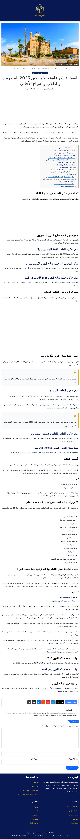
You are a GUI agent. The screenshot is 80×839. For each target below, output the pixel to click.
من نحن (36, 782)
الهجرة (36, 807)
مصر (34, 73)
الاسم (77, 750)
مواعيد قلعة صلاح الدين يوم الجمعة (64, 183)
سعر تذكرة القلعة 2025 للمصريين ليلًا (64, 155)
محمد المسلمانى (48, 89)
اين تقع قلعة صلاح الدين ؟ (67, 186)
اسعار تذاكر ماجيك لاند (67, 488)
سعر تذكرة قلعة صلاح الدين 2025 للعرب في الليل (60, 160)
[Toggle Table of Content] (74, 147)
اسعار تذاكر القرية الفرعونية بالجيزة (63, 601)
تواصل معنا (75, 823)
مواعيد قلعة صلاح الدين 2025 (65, 181)
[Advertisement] (40, 105)
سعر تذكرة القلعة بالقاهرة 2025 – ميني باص (62, 169)
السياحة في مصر (55, 68)
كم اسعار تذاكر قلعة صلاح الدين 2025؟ (64, 150)
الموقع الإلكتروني (33, 759)
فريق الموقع (35, 786)
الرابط (59, 691)
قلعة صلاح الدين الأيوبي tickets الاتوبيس (62, 172)
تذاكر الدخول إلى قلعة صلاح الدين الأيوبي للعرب (61, 157)
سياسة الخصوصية (73, 807)
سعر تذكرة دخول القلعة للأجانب (66, 162)
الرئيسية (63, 68)
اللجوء (37, 811)
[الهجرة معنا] (40, 10)
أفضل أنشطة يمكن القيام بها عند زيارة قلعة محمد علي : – (57, 179)
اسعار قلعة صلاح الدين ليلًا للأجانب (65, 165)
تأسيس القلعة (70, 174)
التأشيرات (35, 815)
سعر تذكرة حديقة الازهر (67, 597)
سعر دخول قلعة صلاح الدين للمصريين (64, 153)
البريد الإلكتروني (74, 759)
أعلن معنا (75, 819)
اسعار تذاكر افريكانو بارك (67, 484)
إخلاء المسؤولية (73, 811)
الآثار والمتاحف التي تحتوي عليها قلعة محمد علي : (60, 176)
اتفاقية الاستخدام (73, 815)
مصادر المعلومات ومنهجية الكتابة (28, 794)
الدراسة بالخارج (34, 823)
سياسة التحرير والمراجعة (30, 790)
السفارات (35, 819)
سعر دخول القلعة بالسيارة (67, 167)
